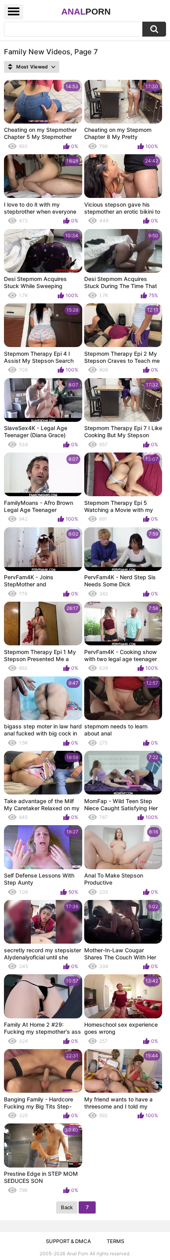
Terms (115, 1241)
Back (67, 1207)
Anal (86, 12)
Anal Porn (77, 1253)
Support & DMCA (68, 1241)
